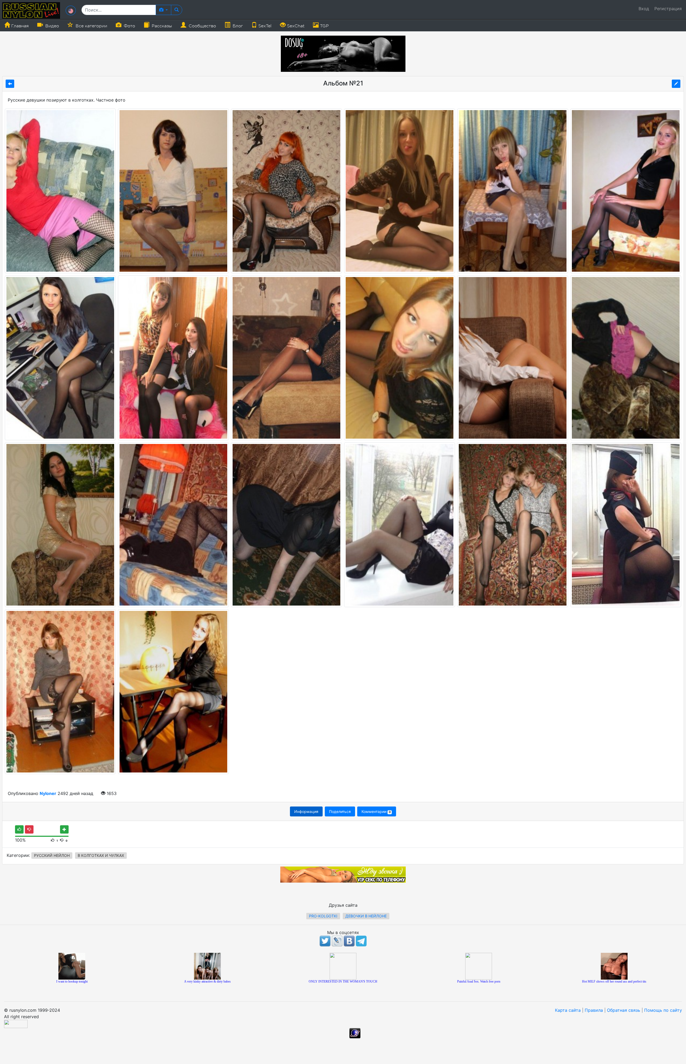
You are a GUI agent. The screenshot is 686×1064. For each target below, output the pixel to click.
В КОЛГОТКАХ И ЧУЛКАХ (101, 855)
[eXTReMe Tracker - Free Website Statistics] (354, 1033)
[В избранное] (64, 829)
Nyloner (48, 793)
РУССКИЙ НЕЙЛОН (52, 855)
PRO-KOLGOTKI (323, 916)
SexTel (264, 26)
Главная (19, 26)
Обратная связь (623, 1010)
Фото (128, 26)
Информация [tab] (306, 811)
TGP (324, 26)
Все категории (90, 26)
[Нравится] (19, 829)
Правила (594, 1010)
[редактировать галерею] (676, 84)
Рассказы (161, 26)
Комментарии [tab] (375, 811)
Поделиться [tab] (340, 811)
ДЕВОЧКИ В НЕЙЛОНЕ (366, 916)
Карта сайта (568, 1010)
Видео (51, 26)
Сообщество (201, 26)
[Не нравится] (29, 829)
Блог (237, 26)
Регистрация (668, 8)
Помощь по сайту (663, 1010)
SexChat (295, 26)
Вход (644, 8)
